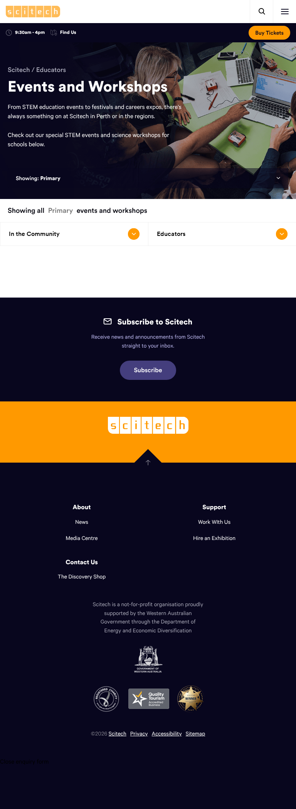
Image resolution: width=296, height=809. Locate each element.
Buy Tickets (269, 32)
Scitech (19, 69)
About (82, 507)
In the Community (34, 234)
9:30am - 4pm (30, 32)
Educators (51, 69)
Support (214, 507)
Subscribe (148, 370)
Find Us (68, 33)
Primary (50, 178)
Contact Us (82, 562)
